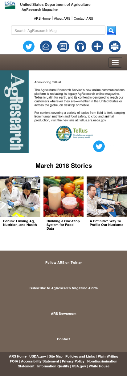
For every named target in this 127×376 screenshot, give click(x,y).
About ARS (62, 18)
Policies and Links (80, 356)
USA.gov (79, 366)
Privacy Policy (73, 361)
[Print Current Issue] (114, 46)
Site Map (56, 356)
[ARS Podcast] (80, 46)
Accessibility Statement (40, 361)
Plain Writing (108, 356)
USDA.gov (37, 356)
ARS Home (42, 18)
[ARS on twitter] (28, 46)
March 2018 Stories (63, 165)
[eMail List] (45, 46)
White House (99, 366)
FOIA (14, 361)
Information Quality (53, 366)
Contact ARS (83, 18)
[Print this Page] (114, 46)
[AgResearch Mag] (63, 46)
